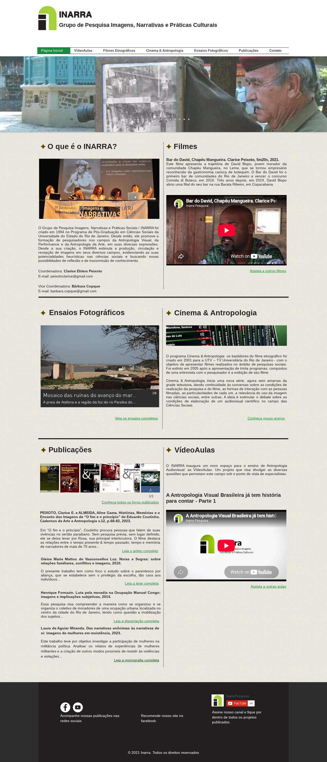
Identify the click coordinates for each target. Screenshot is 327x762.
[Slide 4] (152, 119)
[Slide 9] (175, 119)
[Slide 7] (166, 119)
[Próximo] (299, 94)
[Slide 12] (189, 119)
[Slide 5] (156, 119)
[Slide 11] (184, 119)
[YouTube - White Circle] (78, 707)
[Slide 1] (138, 119)
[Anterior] (28, 94)
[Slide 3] (147, 119)
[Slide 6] (161, 119)
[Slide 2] (143, 119)
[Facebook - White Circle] (65, 707)
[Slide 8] (170, 119)
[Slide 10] (179, 119)
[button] (250, 51)
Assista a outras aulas (268, 586)
